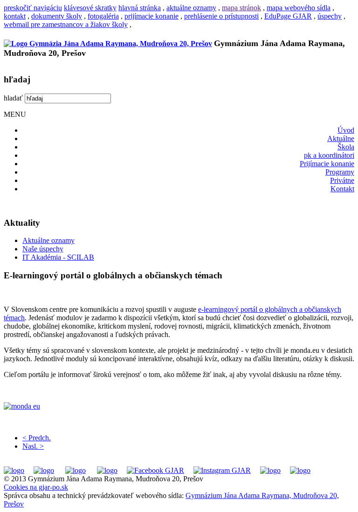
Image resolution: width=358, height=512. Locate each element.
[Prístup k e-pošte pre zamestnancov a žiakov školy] (44, 470)
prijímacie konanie (151, 16)
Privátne (342, 180)
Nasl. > (33, 446)
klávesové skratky (90, 8)
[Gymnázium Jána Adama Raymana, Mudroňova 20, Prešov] (108, 43)
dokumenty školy (56, 16)
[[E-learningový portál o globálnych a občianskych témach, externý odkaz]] (179, 406)
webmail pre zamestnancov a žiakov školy (66, 24)
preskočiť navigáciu (33, 8)
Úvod (345, 130)
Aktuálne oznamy (48, 240)
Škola (345, 147)
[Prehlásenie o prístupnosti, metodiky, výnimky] (300, 470)
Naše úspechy (42, 249)
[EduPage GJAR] (14, 470)
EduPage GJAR (288, 16)
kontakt (15, 16)
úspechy (329, 16)
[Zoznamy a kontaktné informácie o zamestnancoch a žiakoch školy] (107, 470)
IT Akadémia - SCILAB (58, 257)
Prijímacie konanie (327, 164)
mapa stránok (241, 8)
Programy (339, 172)
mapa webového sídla (298, 8)
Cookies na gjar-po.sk (36, 487)
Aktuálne (340, 138)
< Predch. (36, 438)
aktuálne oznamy (191, 8)
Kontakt (342, 189)
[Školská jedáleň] (75, 470)
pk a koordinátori (329, 155)
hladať (13, 98)
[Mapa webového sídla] (270, 470)
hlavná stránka (139, 8)
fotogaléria (103, 16)
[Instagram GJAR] (222, 470)
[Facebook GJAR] (155, 470)
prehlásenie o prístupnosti (221, 16)
